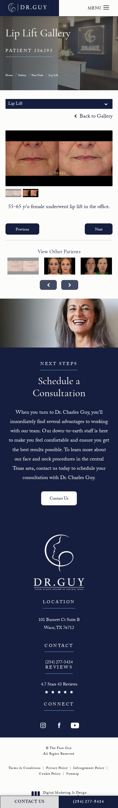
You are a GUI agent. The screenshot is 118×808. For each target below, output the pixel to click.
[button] (106, 7)
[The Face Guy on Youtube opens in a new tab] (75, 725)
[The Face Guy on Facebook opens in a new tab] (59, 725)
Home (9, 75)
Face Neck (37, 75)
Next (98, 230)
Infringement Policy (88, 768)
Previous (22, 230)
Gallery (22, 75)
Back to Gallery (95, 116)
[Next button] (69, 285)
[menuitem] (43, 725)
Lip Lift (53, 75)
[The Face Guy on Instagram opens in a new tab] (43, 725)
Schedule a (59, 380)
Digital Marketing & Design (65, 795)
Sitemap (72, 774)
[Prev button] (48, 285)
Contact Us (59, 499)
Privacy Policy (57, 768)
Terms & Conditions (25, 768)
